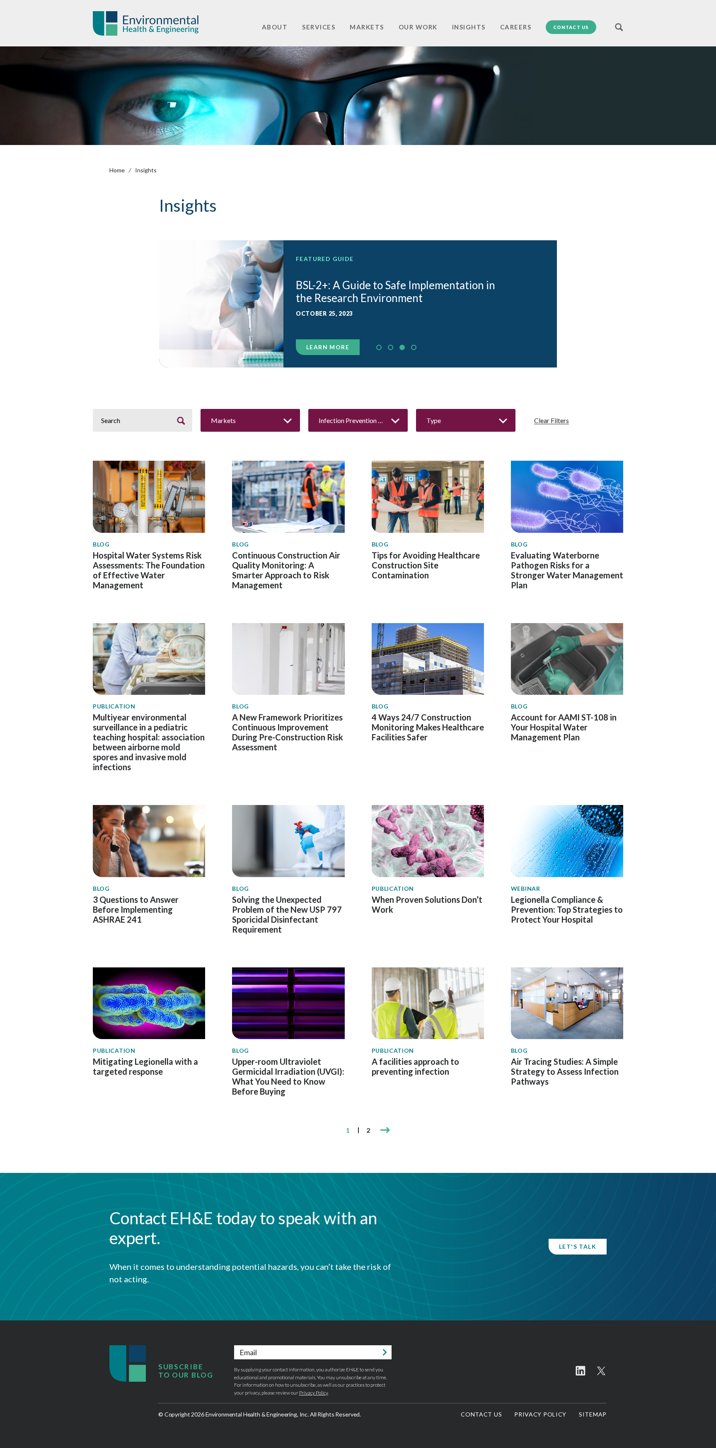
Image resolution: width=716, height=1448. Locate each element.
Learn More (327, 347)
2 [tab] (390, 347)
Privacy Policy (313, 1393)
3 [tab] (402, 347)
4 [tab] (413, 347)
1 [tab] (379, 347)
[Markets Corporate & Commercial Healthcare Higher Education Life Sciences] (250, 420)
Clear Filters (551, 420)
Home (117, 170)
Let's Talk (577, 1246)
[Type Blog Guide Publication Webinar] (465, 420)
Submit (384, 1352)
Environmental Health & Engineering (145, 23)
